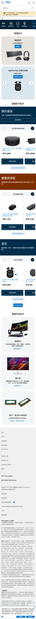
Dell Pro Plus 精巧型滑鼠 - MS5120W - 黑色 (10, 215)
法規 (2, 511)
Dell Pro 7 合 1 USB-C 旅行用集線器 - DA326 (12, 149)
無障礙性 (4, 515)
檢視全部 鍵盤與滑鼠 (18, 233)
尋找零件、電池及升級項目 (17, 421)
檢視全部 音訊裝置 (18, 299)
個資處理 (4, 498)
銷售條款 (4, 494)
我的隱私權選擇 (6, 502)
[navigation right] (32, 128)
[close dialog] (34, 13)
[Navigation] (2, 2)
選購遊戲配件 (17, 348)
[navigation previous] (3, 128)
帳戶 (2, 432)
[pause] (15, 97)
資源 (2, 469)
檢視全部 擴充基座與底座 (18, 168)
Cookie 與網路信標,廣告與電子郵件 (12, 506)
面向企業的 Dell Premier (9, 480)
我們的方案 (4, 456)
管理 (2, 616)
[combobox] (18, 8)
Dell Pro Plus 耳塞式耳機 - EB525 (10, 280)
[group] (18, 82)
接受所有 (30, 616)
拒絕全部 (21, 616)
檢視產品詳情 (18, 76)
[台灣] (2, 18)
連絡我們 (4, 441)
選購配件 (18, 46)
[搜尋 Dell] (33, 8)
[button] (29, 2)
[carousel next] (31, 83)
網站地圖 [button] (4, 445)
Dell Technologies (6, 476)
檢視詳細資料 (12, 161)
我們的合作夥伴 (6, 465)
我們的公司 (4, 460)
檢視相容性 (18, 120)
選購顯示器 (17, 385)
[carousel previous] (5, 83)
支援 (2, 437)
